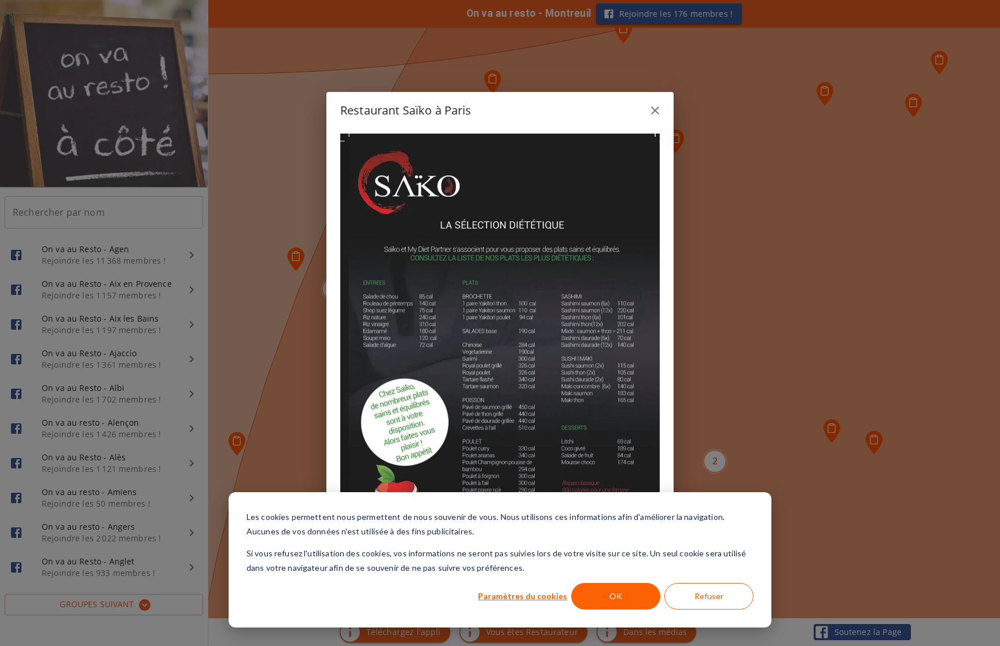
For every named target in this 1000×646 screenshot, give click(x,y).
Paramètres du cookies (522, 596)
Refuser (708, 596)
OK (615, 596)
